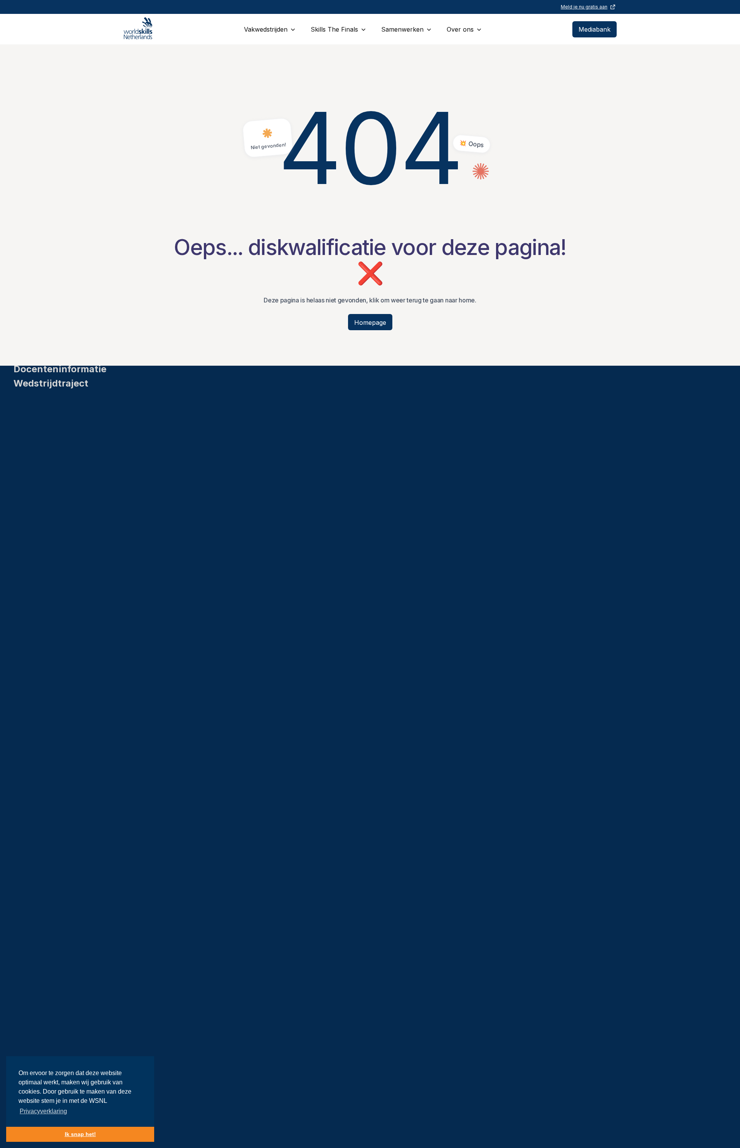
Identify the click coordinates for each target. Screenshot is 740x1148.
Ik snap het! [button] (80, 1134)
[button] (269, 29)
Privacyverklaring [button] (43, 1111)
